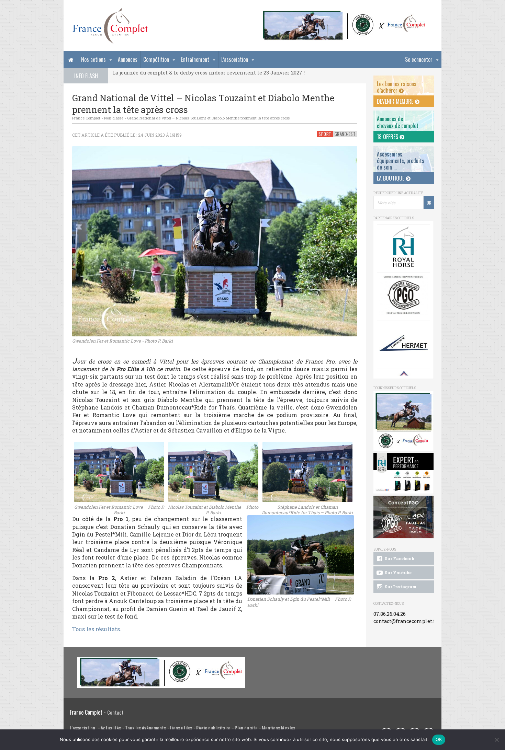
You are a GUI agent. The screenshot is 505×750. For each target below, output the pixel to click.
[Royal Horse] (403, 246)
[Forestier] (344, 14)
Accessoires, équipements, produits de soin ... (400, 160)
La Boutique (391, 178)
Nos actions (93, 59)
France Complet (86, 117)
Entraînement (195, 59)
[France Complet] (110, 26)
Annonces (127, 59)
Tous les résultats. (96, 629)
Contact (115, 712)
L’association (234, 59)
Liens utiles (181, 727)
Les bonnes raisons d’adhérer (396, 87)
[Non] (496, 739)
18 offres (388, 136)
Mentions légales (278, 727)
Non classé (113, 117)
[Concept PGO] (403, 295)
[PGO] (403, 517)
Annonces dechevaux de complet (397, 122)
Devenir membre (396, 101)
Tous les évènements (145, 727)
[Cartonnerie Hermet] (403, 343)
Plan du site (246, 727)
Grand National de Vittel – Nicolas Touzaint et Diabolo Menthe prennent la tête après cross (208, 117)
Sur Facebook (399, 558)
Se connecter (419, 59)
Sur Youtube (398, 572)
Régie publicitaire (213, 727)
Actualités (111, 727)
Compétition (156, 59)
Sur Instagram (400, 586)
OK (439, 739)
